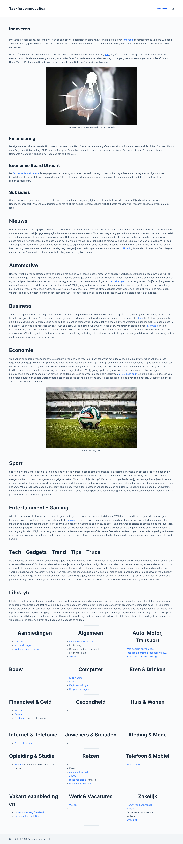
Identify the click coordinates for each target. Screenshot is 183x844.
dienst (140, 318)
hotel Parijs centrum (80, 783)
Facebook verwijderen (81, 641)
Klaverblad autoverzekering (142, 656)
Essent (130, 808)
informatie (152, 325)
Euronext (20, 714)
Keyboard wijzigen (79, 685)
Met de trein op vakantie (140, 648)
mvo (107, 54)
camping (70, 520)
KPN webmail (76, 677)
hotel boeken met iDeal (27, 816)
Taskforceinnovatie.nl (28, 8)
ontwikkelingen (117, 281)
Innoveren (162, 8)
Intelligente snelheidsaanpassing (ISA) (147, 652)
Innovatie (128, 39)
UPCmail (19, 641)
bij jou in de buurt (128, 373)
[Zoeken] (173, 9)
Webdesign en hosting (27, 649)
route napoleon (77, 779)
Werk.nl (73, 804)
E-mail (72, 681)
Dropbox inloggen (79, 689)
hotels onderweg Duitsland (29, 812)
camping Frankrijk (79, 772)
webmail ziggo (23, 645)
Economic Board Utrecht (26, 173)
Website (73, 656)
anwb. (72, 775)
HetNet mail (133, 764)
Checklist (132, 819)
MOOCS (19, 764)
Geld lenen (21, 718)
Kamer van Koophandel (139, 804)
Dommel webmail (24, 743)
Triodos (19, 710)
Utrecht (127, 248)
